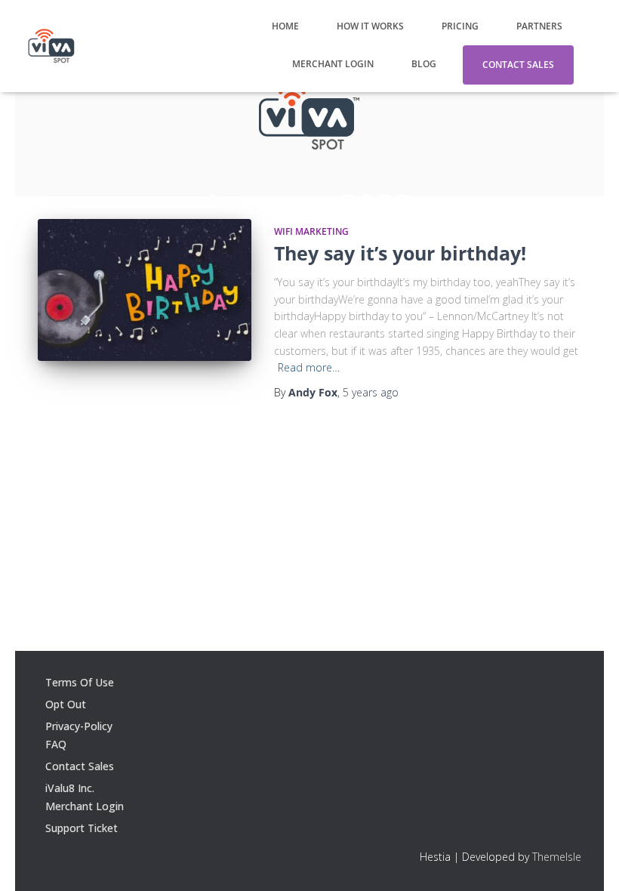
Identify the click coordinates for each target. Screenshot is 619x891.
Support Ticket (81, 828)
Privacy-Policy (78, 726)
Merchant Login (333, 63)
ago (371, 392)
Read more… (309, 367)
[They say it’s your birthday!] (144, 290)
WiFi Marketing (311, 231)
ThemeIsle (556, 856)
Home (285, 26)
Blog (423, 63)
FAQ (55, 744)
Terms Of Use (79, 682)
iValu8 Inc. (69, 788)
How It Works (370, 26)
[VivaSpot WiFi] (50, 46)
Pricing (460, 26)
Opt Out (65, 704)
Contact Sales (518, 64)
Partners (539, 26)
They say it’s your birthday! (400, 253)
